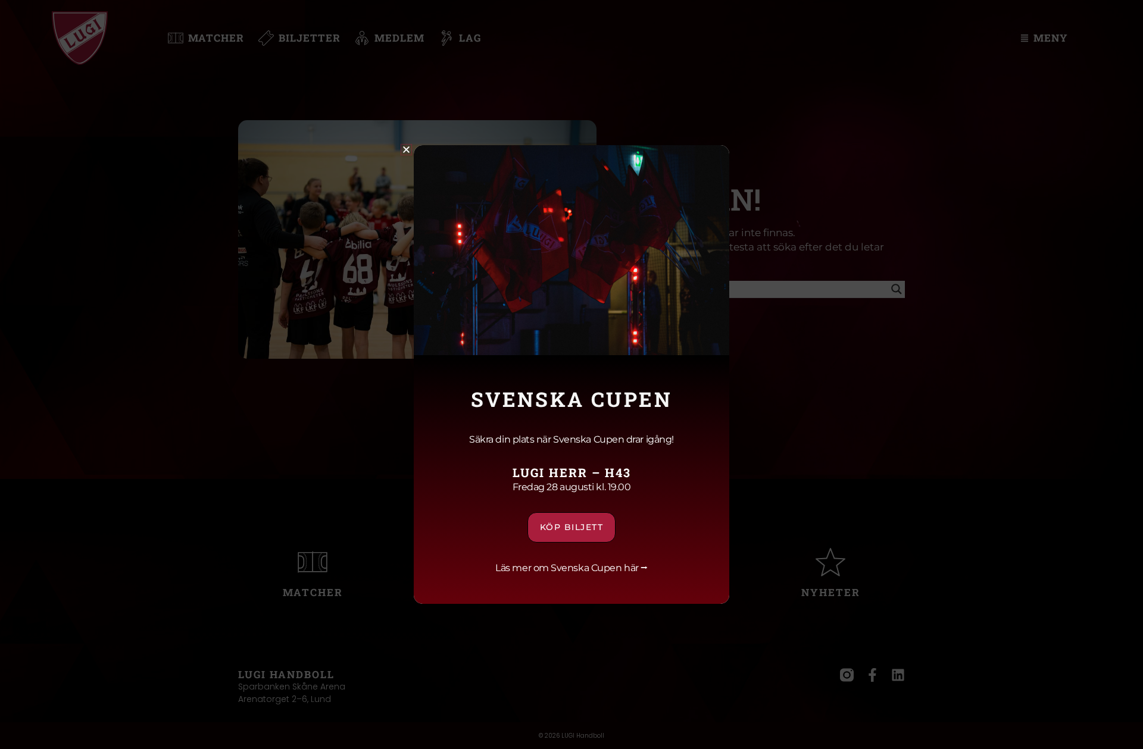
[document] (571, 374)
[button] (406, 149)
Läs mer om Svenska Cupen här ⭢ (571, 567)
